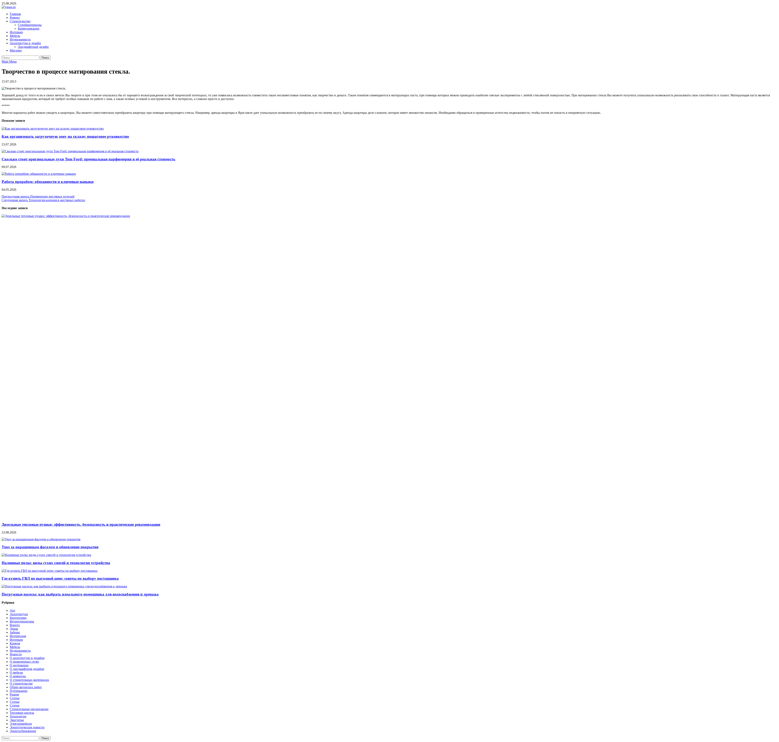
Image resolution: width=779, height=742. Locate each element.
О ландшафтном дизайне (27, 669)
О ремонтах (18, 676)
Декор (14, 628)
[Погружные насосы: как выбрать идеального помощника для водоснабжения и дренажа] (64, 586)
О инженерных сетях (24, 661)
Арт (12, 610)
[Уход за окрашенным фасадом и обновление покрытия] (41, 539)
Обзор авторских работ (26, 687)
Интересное (18, 636)
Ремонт (15, 17)
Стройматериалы (30, 25)
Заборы (15, 632)
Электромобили (21, 723)
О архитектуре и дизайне (27, 658)
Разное (14, 694)
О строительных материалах (29, 680)
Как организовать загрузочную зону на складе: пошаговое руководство (65, 136)
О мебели (16, 672)
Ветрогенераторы (22, 621)
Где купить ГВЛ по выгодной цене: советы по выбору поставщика (60, 578)
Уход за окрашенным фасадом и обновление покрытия (50, 547)
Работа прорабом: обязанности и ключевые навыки (48, 182)
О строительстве (21, 683)
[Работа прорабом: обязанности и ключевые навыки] (39, 173)
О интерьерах (19, 665)
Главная (15, 14)
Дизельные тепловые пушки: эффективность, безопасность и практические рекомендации (81, 524)
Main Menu (9, 61)
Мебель (15, 36)
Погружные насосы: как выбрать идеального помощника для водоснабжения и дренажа (80, 594)
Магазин (16, 50)
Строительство (20, 21)
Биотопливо (18, 617)
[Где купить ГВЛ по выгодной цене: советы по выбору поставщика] (49, 570)
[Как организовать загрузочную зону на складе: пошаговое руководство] (53, 128)
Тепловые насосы (22, 712)
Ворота (15, 625)
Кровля (15, 643)
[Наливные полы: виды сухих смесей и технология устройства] (46, 555)
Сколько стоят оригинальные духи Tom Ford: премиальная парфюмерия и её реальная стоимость (88, 159)
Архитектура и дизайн (25, 43)
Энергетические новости (27, 727)
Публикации (18, 691)
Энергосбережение (23, 731)
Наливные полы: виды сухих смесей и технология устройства (56, 563)
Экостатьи (17, 720)
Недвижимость (20, 39)
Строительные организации (29, 709)
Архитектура (19, 614)
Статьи (14, 698)
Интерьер (16, 32)
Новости (16, 654)
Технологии (18, 716)
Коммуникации (28, 28)
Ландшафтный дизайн (33, 46)
